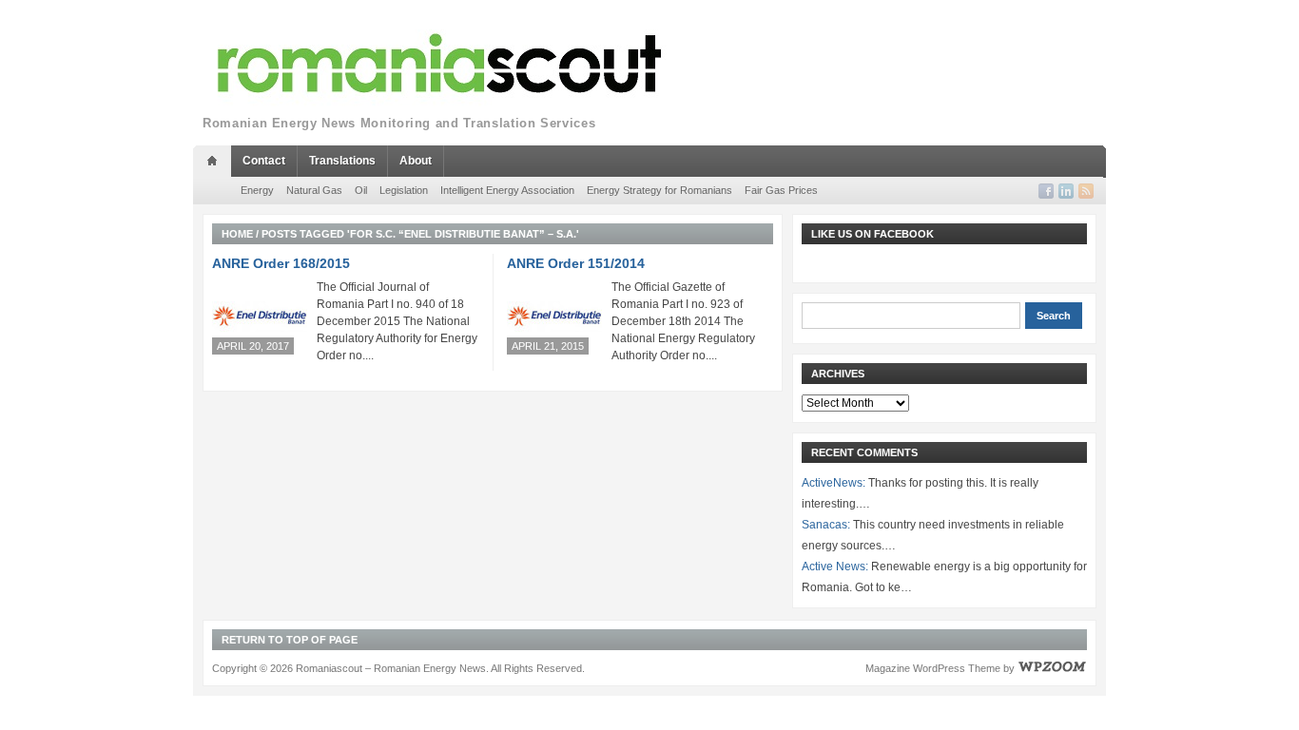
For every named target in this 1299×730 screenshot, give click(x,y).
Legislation (403, 190)
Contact (263, 160)
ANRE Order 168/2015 (281, 263)
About (415, 160)
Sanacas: (826, 524)
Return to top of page (290, 639)
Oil (361, 190)
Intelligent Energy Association (507, 190)
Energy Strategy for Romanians (659, 190)
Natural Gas (314, 190)
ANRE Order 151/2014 (576, 263)
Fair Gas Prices (781, 190)
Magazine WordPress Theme (932, 668)
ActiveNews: (833, 483)
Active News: (835, 566)
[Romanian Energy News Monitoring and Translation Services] (440, 64)
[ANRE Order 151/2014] (554, 316)
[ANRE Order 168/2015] (259, 316)
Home (237, 234)
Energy (257, 190)
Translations (342, 160)
